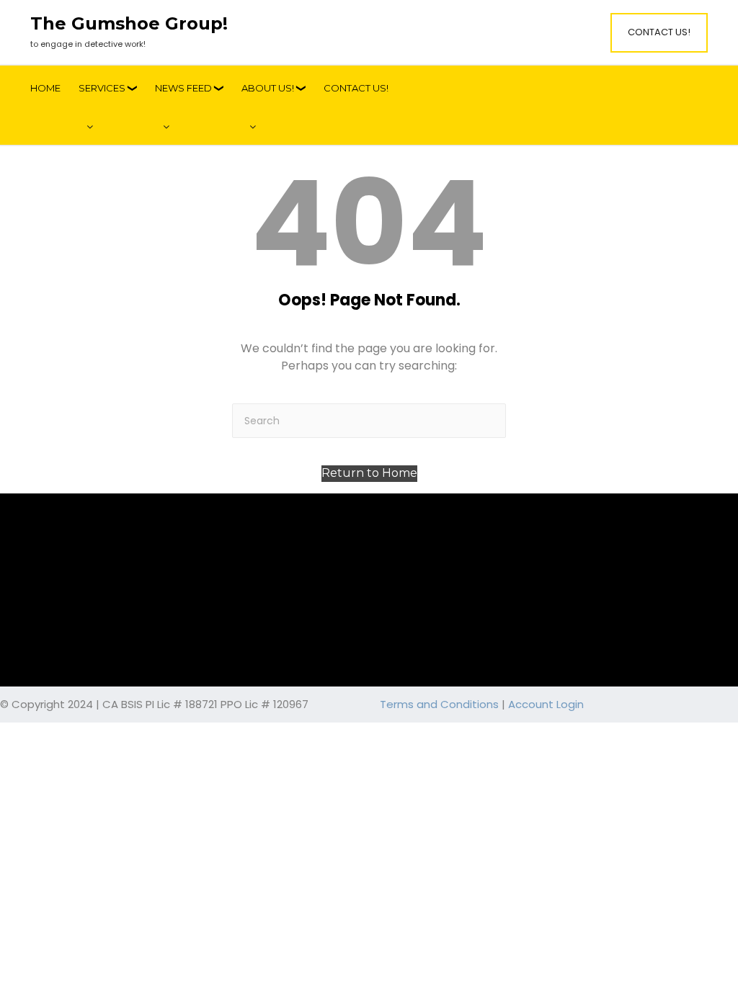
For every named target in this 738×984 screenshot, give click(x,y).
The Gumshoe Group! (129, 23)
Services (102, 88)
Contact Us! (659, 32)
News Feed (183, 88)
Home (45, 88)
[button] (369, 473)
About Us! (267, 88)
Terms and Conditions (439, 704)
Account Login (546, 704)
